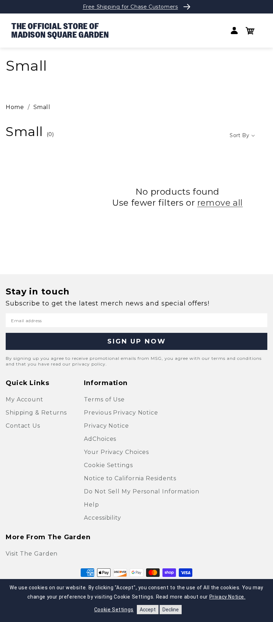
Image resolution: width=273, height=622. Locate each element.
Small (41, 107)
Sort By (239, 135)
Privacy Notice (106, 425)
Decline (170, 609)
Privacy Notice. (227, 597)
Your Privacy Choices (116, 452)
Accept (148, 609)
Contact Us (23, 425)
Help (91, 504)
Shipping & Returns (36, 412)
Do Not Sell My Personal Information (141, 491)
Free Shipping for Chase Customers (130, 7)
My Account (24, 399)
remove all (220, 203)
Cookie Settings (108, 465)
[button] (250, 30)
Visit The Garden (32, 553)
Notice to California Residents (130, 478)
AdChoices (100, 439)
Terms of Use (104, 399)
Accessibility (102, 517)
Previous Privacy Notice (121, 412)
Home (15, 107)
